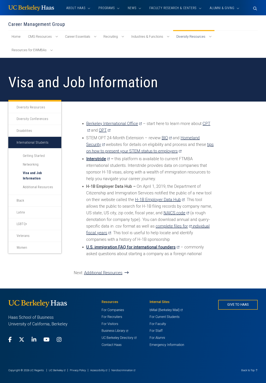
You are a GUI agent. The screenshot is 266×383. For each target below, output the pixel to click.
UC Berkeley (57, 370)
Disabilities (24, 131)
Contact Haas (112, 345)
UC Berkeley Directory (119, 338)
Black (20, 200)
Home (18, 38)
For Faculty (158, 324)
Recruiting (110, 37)
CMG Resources (40, 37)
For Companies (113, 310)
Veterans (23, 236)
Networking (31, 164)
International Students (33, 142)
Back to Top (248, 370)
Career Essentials (77, 37)
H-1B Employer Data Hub (160, 199)
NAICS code (176, 212)
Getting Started (34, 156)
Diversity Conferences (32, 119)
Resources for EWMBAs (29, 50)
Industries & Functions (147, 37)
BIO (167, 137)
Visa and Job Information (32, 175)
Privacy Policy (78, 370)
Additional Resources (38, 187)
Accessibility (98, 370)
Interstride (98, 158)
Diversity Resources (190, 37)
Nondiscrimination (123, 370)
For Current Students (165, 317)
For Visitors (110, 324)
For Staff (156, 331)
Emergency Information (167, 345)
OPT (104, 130)
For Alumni (157, 338)
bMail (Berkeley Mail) (166, 310)
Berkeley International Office (114, 123)
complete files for (174, 226)
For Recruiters (112, 317)
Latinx (21, 212)
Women (22, 248)
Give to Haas (238, 305)
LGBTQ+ (22, 224)
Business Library (115, 331)
